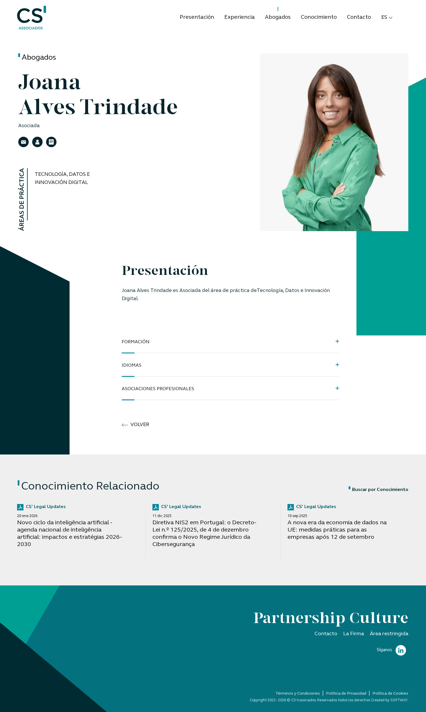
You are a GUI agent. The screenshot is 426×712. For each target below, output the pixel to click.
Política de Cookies (390, 693)
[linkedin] (401, 650)
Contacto (359, 17)
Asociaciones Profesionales (158, 389)
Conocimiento (319, 17)
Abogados (278, 17)
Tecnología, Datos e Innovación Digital (62, 178)
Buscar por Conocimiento (380, 490)
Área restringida (389, 634)
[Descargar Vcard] (37, 142)
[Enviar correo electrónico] (23, 142)
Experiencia (239, 17)
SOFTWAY (398, 700)
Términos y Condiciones (298, 693)
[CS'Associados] (31, 18)
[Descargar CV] (51, 142)
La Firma (353, 634)
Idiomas (131, 365)
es (384, 17)
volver (140, 424)
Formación (136, 342)
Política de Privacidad (346, 693)
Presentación (197, 17)
